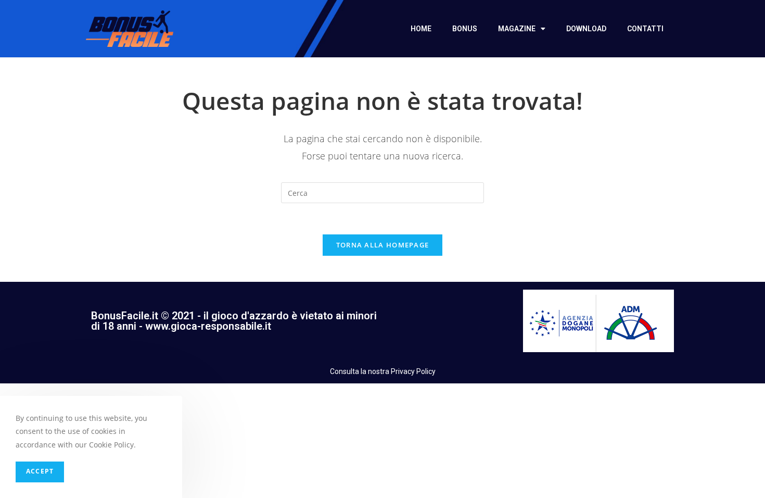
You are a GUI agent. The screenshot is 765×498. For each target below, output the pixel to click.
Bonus (464, 28)
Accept (40, 471)
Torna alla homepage (382, 245)
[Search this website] (382, 192)
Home (421, 28)
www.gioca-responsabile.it (208, 326)
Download (586, 28)
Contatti (645, 28)
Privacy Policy (413, 371)
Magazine (517, 28)
